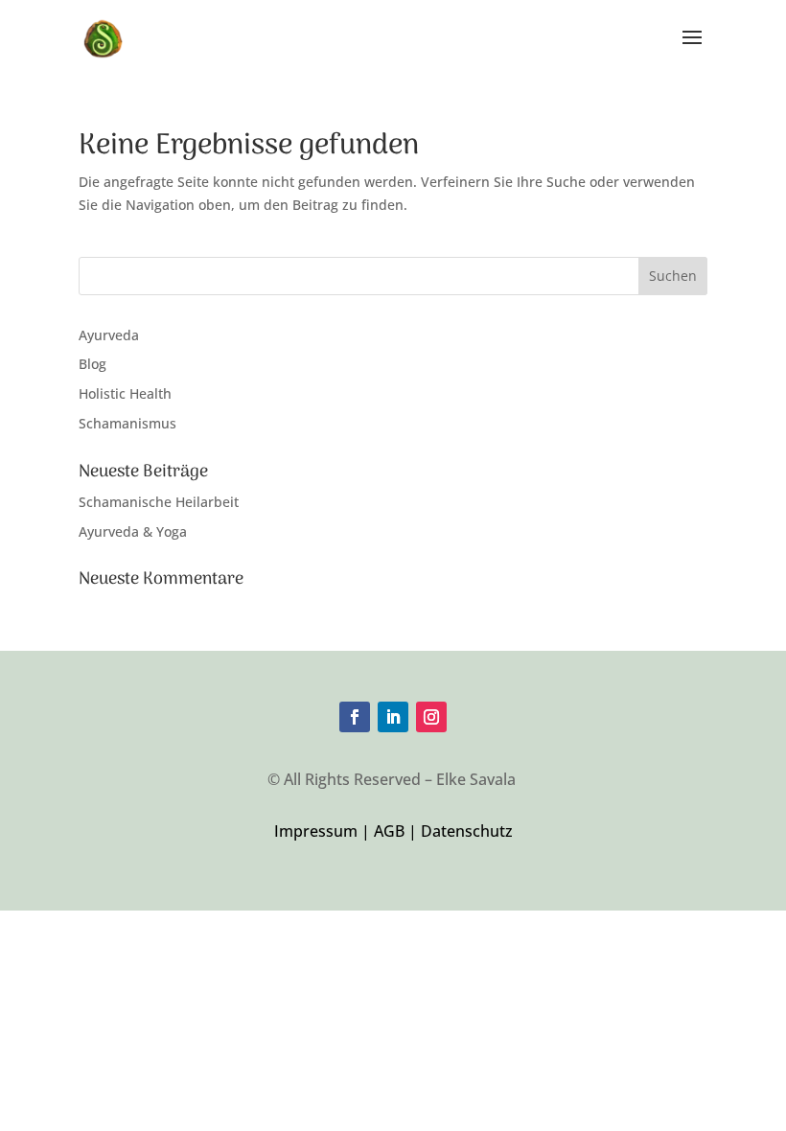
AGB (389, 831)
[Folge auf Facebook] (354, 717)
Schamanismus (127, 423)
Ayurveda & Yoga (133, 531)
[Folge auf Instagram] (431, 717)
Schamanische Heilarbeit (159, 502)
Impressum (317, 831)
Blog (92, 364)
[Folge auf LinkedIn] (393, 717)
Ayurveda (109, 335)
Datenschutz (467, 831)
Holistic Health (125, 393)
